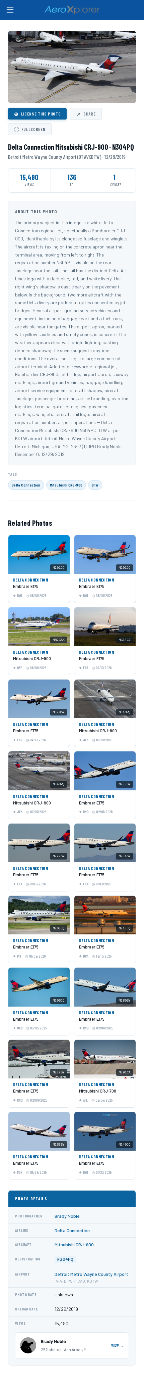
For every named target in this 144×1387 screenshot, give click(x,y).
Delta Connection (26, 484)
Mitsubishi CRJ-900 (66, 484)
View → (117, 1345)
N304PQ (65, 1259)
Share (85, 114)
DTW (95, 484)
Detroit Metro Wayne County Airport (91, 1274)
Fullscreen (29, 129)
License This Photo (37, 114)
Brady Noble (67, 1216)
